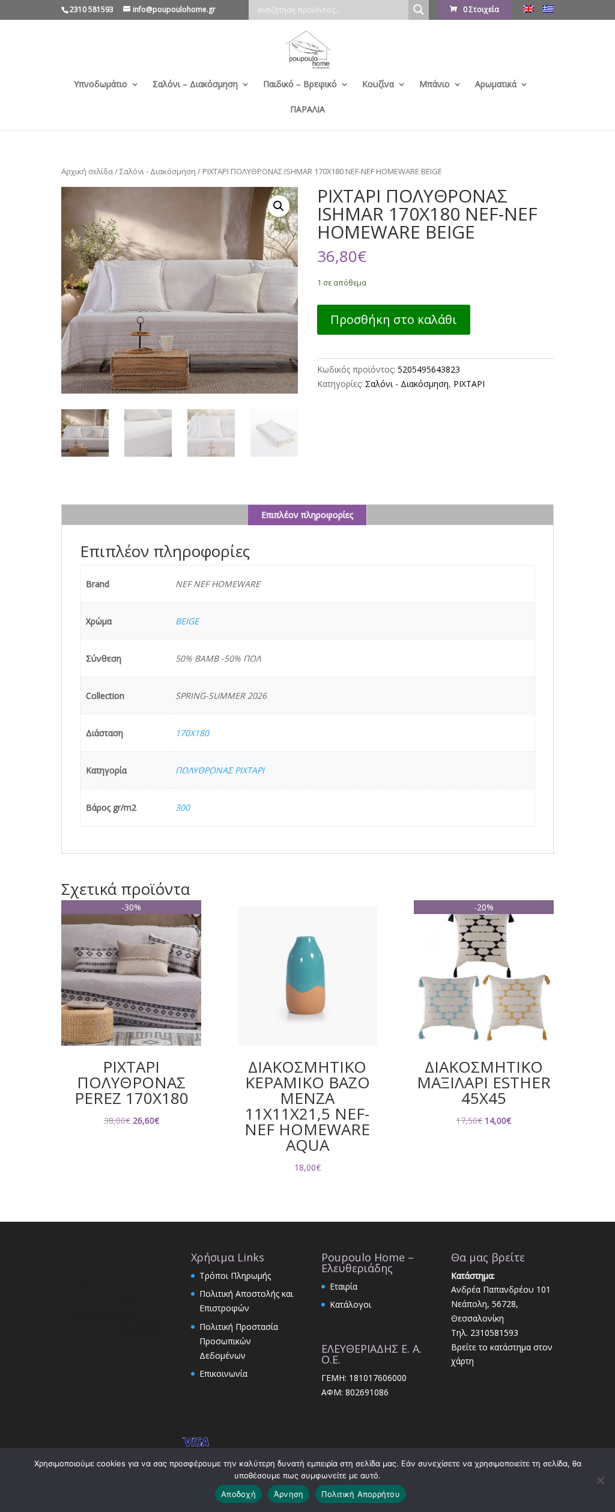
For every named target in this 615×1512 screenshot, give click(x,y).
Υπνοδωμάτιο (100, 85)
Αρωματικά (496, 85)
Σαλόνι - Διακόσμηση (158, 171)
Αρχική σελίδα (87, 171)
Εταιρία (343, 1286)
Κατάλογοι (350, 1304)
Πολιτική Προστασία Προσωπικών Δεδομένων (238, 1341)
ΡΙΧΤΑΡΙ (469, 383)
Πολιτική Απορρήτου (360, 1494)
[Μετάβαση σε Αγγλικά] (528, 12)
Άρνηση (289, 1494)
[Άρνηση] (600, 1480)
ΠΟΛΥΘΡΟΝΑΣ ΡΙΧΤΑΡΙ (219, 770)
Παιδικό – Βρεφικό (300, 85)
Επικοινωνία (223, 1373)
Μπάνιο (434, 85)
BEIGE (187, 621)
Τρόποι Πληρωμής (235, 1275)
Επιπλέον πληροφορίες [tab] (307, 514)
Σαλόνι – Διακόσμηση (195, 85)
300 (182, 807)
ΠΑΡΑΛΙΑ (307, 110)
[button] (278, 206)
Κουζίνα (378, 85)
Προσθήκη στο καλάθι (393, 319)
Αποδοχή (238, 1494)
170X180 (192, 733)
